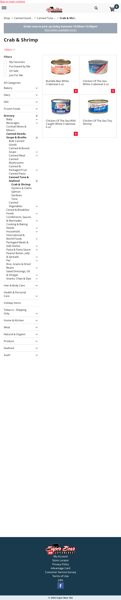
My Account (60, 556)
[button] (35, 88)
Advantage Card (60, 568)
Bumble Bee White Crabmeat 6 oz (57, 82)
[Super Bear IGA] (55, 8)
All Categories (12, 83)
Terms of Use (60, 576)
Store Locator (60, 560)
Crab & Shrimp (69, 18)
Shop (7, 18)
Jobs (60, 580)
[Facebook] (60, 585)
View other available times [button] (60, 30)
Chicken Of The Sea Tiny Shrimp (97, 122)
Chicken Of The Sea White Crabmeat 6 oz (96, 82)
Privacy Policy (60, 564)
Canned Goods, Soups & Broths (33, 18)
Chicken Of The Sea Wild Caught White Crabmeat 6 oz (60, 124)
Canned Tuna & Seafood (51, 18)
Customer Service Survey (60, 572)
